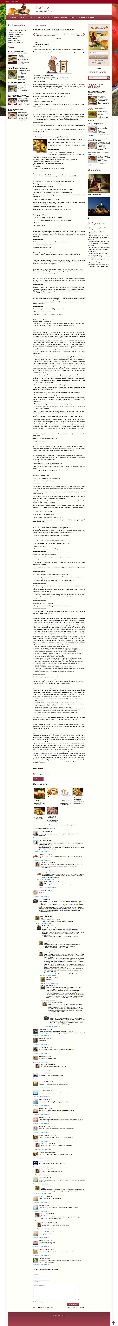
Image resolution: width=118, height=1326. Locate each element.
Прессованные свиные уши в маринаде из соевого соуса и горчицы (99, 249)
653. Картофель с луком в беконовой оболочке (96, 124)
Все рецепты (14, 1)
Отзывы (72, 17)
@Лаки (44, 928)
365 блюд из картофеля (36, 17)
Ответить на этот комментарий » (41, 838)
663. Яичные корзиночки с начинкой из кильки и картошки (18, 83)
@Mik (42, 918)
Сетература (65, 79)
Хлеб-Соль (43, 7)
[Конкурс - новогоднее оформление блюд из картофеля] (39, 799)
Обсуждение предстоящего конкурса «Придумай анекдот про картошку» (52, 819)
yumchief (92, 232)
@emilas (42, 1188)
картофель (46, 768)
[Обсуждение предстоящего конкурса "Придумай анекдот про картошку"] (52, 815)
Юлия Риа (41, 890)
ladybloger (41, 854)
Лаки (47, 977)
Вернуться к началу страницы (76, 1307)
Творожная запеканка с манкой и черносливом (98, 153)
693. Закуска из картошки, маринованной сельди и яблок (18, 67)
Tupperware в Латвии (57, 17)
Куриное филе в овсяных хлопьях (96, 108)
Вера (90, 262)
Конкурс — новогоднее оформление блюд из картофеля (39, 802)
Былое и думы (52, 797)
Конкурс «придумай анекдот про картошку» (39, 818)
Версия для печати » (42, 774)
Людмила (92, 241)
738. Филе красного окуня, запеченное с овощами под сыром (96, 92)
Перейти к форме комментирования (43, 828)
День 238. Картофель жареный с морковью (73, 34)
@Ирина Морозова (45, 1145)
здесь (49, 52)
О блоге (21, 17)
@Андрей (43, 1066)
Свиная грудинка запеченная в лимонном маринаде (97, 139)
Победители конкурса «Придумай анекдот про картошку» (65, 802)
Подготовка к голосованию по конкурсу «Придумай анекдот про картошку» (47, 34)
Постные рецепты (14, 40)
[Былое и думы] (52, 795)
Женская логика (61, 77)
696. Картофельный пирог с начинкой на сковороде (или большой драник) (98, 264)
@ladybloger (43, 864)
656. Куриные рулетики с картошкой (16, 109)
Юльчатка (41, 1029)
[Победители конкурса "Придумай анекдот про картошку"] (65, 799)
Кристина (42, 862)
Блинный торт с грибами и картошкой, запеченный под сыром (99, 237)
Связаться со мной (86, 17)
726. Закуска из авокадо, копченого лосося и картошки (18, 52)
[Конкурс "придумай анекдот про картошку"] (39, 815)
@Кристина (45, 874)
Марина (41, 1047)
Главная (6, 1)
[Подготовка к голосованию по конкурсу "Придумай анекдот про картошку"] (78, 796)
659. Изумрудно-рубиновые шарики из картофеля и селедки (18, 96)
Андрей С (92, 253)
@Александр (44, 1215)
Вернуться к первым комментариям (43, 1307)
